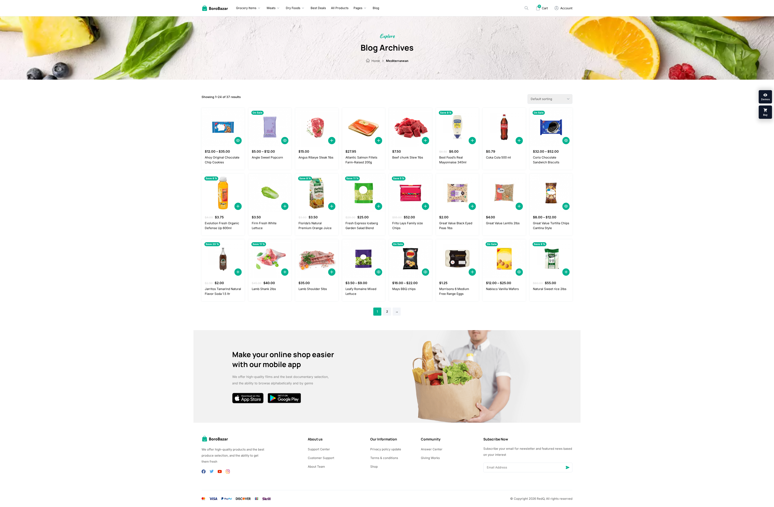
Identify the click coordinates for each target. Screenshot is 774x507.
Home (375, 61)
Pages (358, 8)
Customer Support (321, 458)
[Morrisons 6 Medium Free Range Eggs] (457, 258)
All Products (340, 8)
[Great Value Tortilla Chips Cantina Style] (551, 193)
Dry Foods (293, 8)
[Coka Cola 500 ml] (504, 127)
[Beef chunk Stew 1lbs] (410, 127)
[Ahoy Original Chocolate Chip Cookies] (223, 127)
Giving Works (430, 458)
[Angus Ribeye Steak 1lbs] (316, 127)
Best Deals (318, 8)
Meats (271, 8)
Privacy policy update (385, 449)
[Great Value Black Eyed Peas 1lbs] (457, 193)
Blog (376, 8)
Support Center (319, 449)
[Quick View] (238, 140)
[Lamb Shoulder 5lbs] (316, 258)
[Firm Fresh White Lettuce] (270, 193)
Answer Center (431, 449)
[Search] (526, 8)
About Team (316, 466)
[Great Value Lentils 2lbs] (504, 193)
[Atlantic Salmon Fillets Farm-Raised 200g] (363, 127)
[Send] (567, 467)
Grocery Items (246, 8)
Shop (374, 466)
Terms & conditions (384, 458)
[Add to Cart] (331, 140)
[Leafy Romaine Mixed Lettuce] (363, 258)
